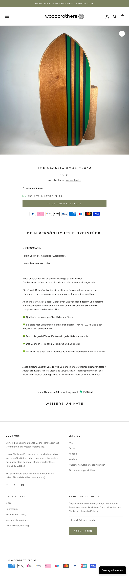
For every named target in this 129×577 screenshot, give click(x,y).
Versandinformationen (17, 520)
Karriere (73, 459)
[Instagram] (15, 485)
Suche (72, 448)
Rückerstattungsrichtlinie (82, 470)
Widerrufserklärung (16, 514)
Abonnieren (83, 531)
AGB (8, 503)
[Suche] (115, 16)
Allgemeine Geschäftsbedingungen (87, 464)
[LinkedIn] (22, 485)
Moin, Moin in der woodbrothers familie (64, 3)
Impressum (12, 509)
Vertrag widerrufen (112, 570)
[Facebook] (7, 485)
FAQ (71, 442)
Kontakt (73, 453)
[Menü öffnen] (7, 16)
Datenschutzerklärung (17, 525)
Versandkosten (73, 180)
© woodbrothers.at (22, 560)
